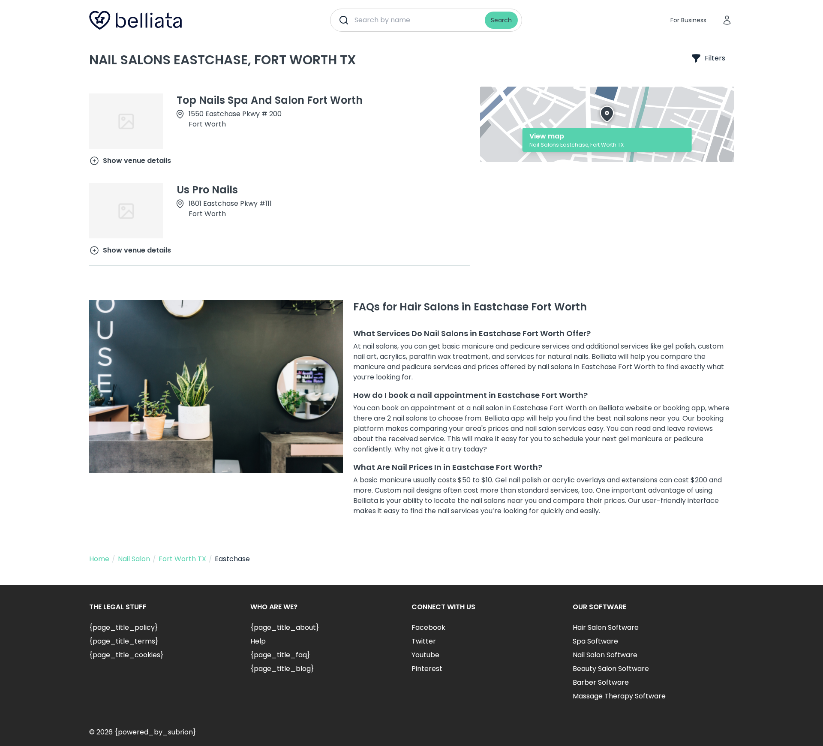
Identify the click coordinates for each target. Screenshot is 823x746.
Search (501, 20)
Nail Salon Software (605, 655)
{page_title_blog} (282, 669)
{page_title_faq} (280, 655)
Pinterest (427, 669)
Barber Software (601, 682)
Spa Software (595, 641)
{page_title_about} (284, 627)
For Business (688, 20)
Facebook (428, 627)
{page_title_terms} (123, 641)
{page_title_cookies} (126, 655)
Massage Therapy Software (619, 696)
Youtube (425, 655)
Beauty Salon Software (611, 669)
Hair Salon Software (606, 627)
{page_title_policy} (123, 627)
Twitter (424, 641)
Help (258, 641)
